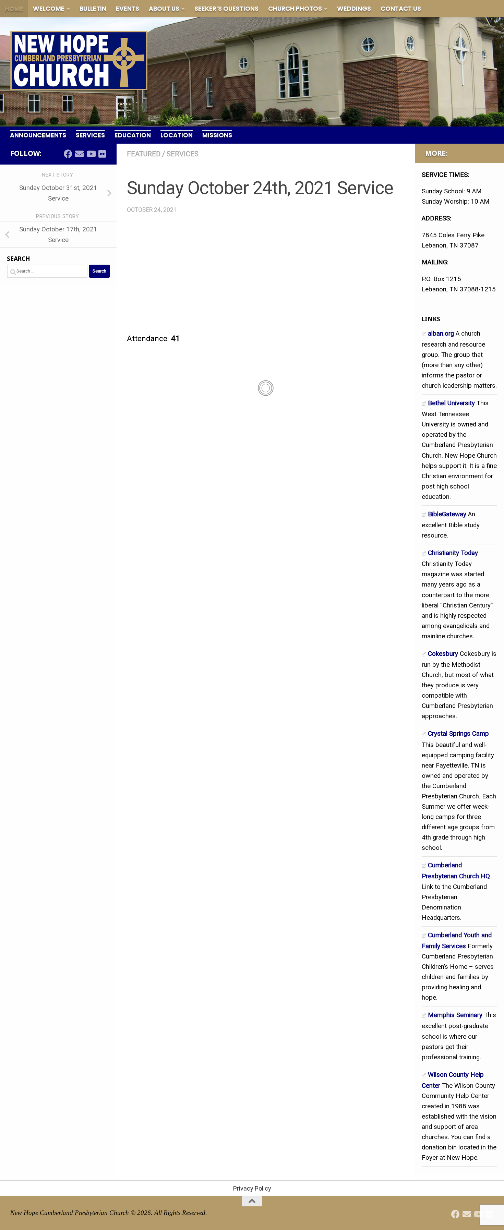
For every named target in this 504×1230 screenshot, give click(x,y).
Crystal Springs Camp (458, 733)
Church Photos (295, 8)
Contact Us (401, 8)
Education (133, 135)
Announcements (38, 135)
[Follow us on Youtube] (90, 153)
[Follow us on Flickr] (102, 153)
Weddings (354, 8)
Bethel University (451, 403)
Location (176, 135)
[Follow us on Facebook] (68, 153)
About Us (164, 8)
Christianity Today (453, 553)
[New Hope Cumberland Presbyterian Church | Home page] (78, 60)
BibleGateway (447, 514)
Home (14, 8)
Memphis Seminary (455, 1015)
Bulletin (93, 8)
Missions (217, 135)
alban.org (441, 333)
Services (90, 135)
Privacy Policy (252, 1188)
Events (127, 8)
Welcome (48, 8)
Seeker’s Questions (226, 8)
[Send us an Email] (79, 153)
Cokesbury (443, 654)
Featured (143, 154)
